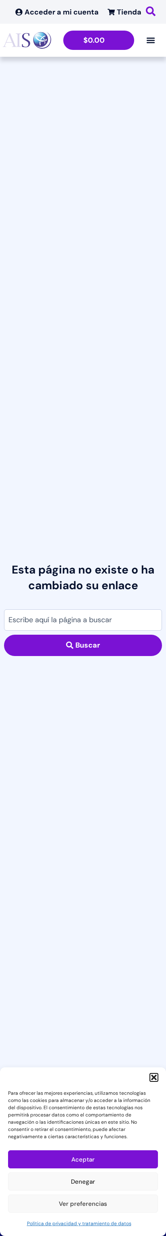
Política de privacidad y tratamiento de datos (79, 1223)
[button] (154, 1077)
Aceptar (83, 1160)
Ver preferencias (83, 1204)
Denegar (83, 1182)
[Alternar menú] (150, 40)
